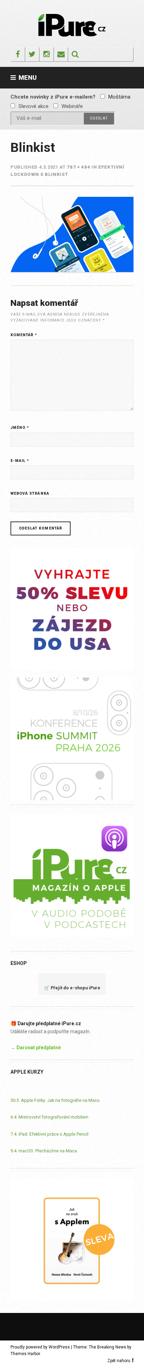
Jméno (19, 427)
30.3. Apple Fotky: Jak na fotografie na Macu (55, 1100)
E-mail (19, 460)
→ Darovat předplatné (35, 1047)
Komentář (23, 335)
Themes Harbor (25, 1353)
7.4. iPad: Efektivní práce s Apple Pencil (49, 1134)
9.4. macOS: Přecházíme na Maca (43, 1150)
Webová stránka (29, 493)
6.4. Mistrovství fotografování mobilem (49, 1117)
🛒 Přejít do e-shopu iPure (72, 987)
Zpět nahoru (118, 1360)
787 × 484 (78, 167)
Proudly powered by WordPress (40, 1347)
